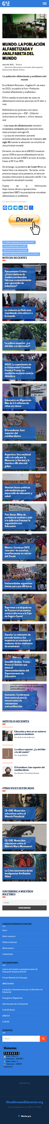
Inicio (4, 930)
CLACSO (5, 1022)
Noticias (19, 65)
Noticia (22, 70)
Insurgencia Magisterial (12, 998)
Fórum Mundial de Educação (14, 978)
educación (9, 67)
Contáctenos (7, 954)
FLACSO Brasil (8, 1010)
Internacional (7, 70)
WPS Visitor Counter (20, 1067)
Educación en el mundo (22, 67)
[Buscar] (43, 1039)
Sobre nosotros (8, 936)
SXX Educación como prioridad (15, 250)
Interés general (37, 67)
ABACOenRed (8, 983)
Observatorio (8, 948)
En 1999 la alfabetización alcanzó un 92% (19, 242)
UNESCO (6, 1016)
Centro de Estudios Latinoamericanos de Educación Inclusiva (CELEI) (20, 970)
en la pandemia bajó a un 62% (15, 246)
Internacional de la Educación (15, 1004)
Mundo (15, 70)
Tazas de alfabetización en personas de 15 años (21, 254)
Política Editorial (9, 942)
